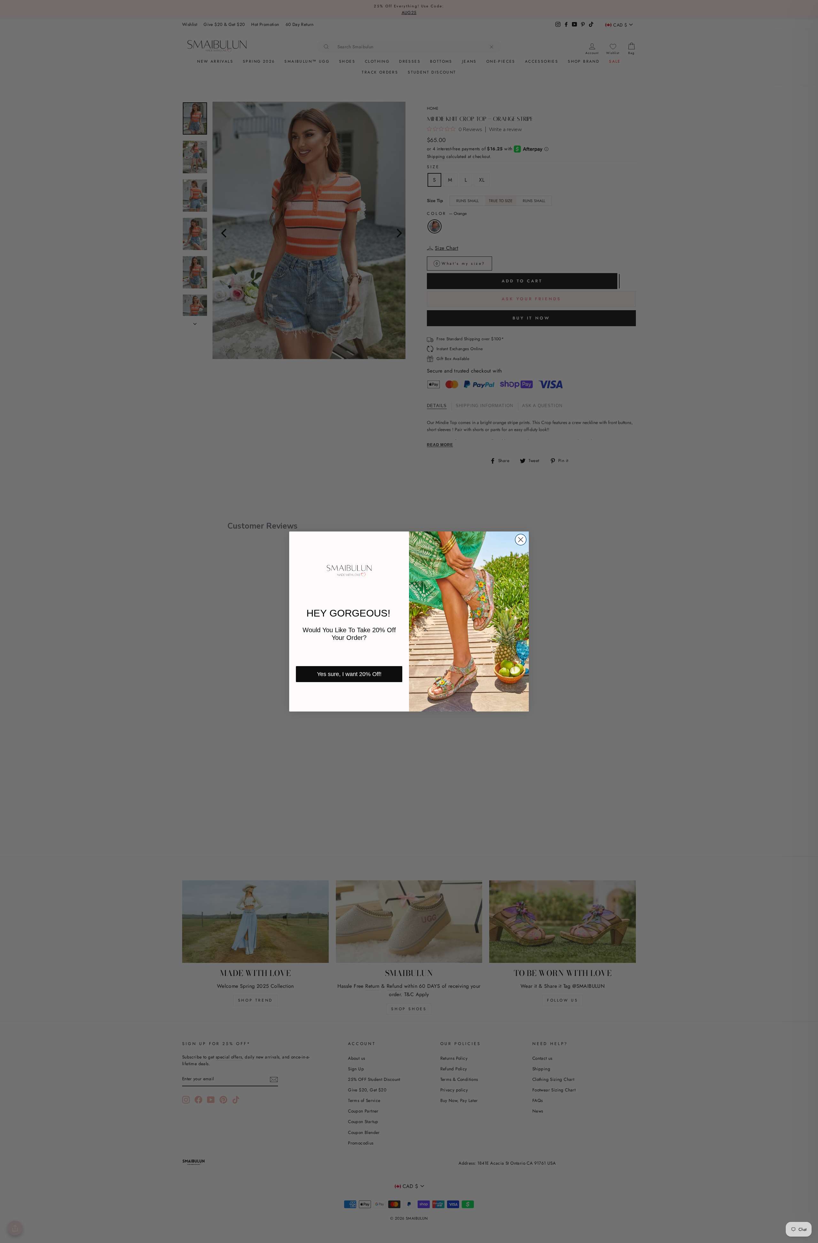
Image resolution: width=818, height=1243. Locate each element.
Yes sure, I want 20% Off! (349, 674)
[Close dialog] (520, 539)
